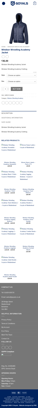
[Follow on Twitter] (6, 347)
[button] (3, 3)
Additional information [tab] (12, 118)
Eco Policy (5, 331)
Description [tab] (7, 113)
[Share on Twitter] (10, 102)
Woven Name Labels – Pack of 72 (28, 163)
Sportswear (9, 399)
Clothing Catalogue (27, 401)
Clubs (28, 397)
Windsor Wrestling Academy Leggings (10, 247)
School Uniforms (18, 397)
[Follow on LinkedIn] (10, 347)
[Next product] (3, 56)
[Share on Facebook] (6, 102)
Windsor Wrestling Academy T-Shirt (9, 190)
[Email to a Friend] (13, 102)
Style (3, 75)
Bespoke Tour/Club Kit (12, 398)
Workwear (29, 399)
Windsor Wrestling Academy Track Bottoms (28, 191)
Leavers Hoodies (28, 398)
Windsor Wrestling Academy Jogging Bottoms (9, 219)
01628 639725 (9, 292)
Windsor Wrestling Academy (18, 46)
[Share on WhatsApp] (3, 102)
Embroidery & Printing (11, 401)
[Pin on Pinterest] (17, 102)
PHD (35, 405)
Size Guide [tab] (6, 122)
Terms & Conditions (8, 323)
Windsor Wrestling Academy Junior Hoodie (28, 219)
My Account (5, 327)
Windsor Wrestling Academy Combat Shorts (28, 248)
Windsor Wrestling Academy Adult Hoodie (10, 275)
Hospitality (20, 399)
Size (2, 81)
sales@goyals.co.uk (13, 297)
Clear (35, 72)
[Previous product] (7, 56)
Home (3, 46)
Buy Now (17, 89)
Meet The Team (6, 335)
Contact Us (5, 338)
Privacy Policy (6, 320)
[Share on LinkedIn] (20, 102)
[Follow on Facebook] (3, 347)
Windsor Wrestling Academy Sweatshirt (10, 163)
